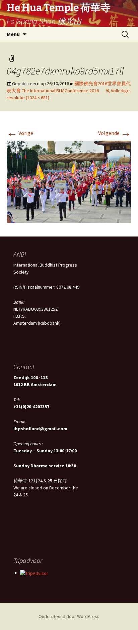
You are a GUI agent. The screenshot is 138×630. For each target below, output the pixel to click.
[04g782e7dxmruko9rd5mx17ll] (69, 181)
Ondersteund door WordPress (69, 616)
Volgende (114, 133)
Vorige (20, 133)
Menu (13, 34)
